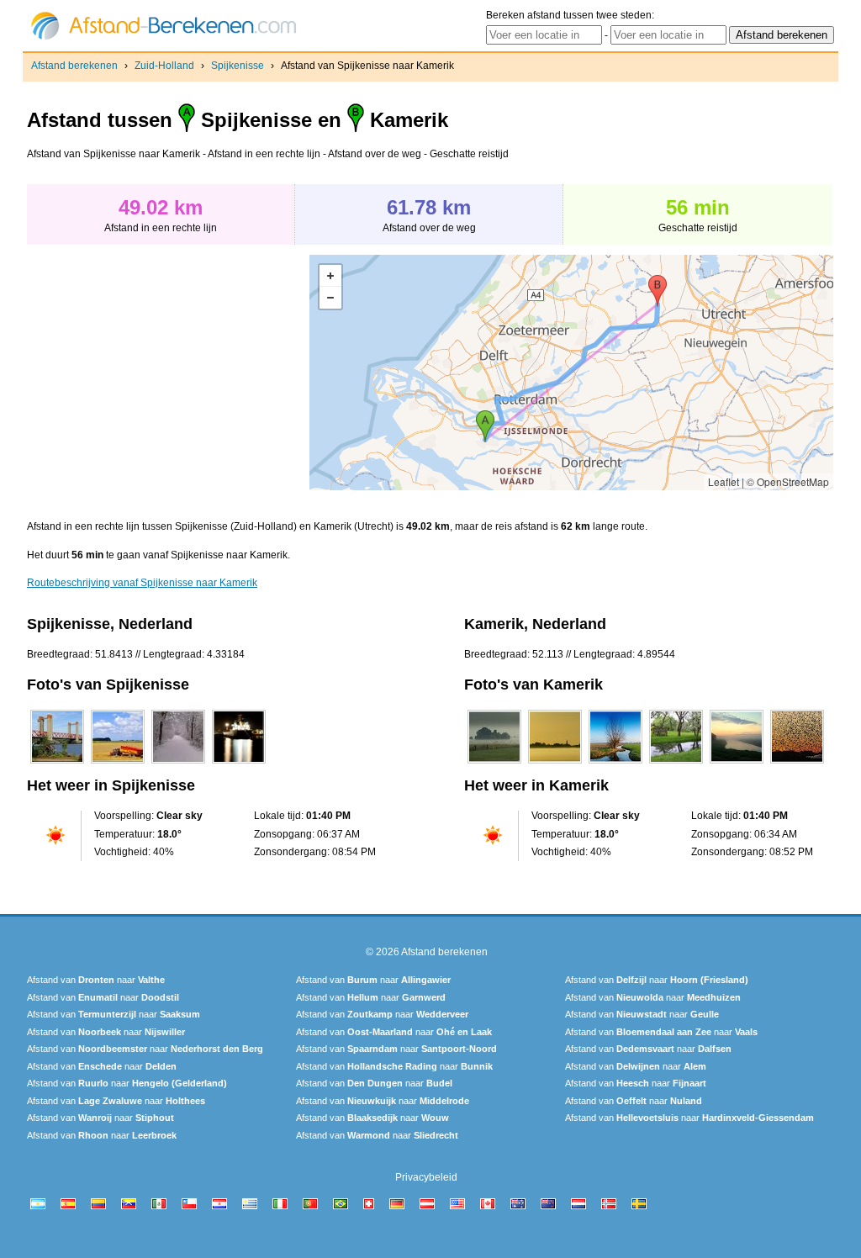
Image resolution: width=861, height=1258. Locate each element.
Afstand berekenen (74, 65)
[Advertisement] (168, 372)
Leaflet (723, 481)
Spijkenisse (237, 65)
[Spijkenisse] (57, 763)
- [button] (330, 298)
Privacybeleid (426, 1177)
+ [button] (330, 276)
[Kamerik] (494, 763)
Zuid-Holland (164, 65)
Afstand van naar (96, 980)
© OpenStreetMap (788, 481)
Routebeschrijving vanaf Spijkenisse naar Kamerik (142, 583)
